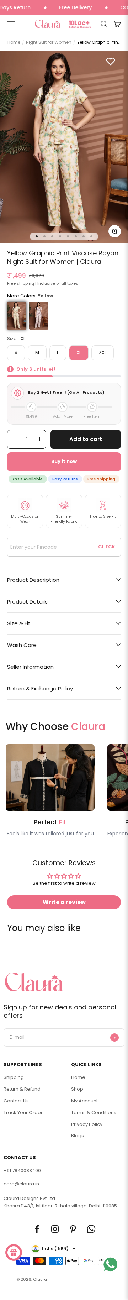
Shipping (14, 1077)
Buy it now (64, 461)
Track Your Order (23, 1112)
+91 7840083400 (22, 1170)
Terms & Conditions (93, 1112)
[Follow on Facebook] (37, 1229)
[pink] (38, 316)
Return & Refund (22, 1089)
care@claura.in (21, 1183)
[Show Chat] (112, 1273)
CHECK (106, 546)
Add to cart (85, 439)
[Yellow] (16, 316)
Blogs (77, 1135)
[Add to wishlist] (110, 61)
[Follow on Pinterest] (73, 1229)
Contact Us (16, 1100)
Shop (77, 1089)
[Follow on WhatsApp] (91, 1229)
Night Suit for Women (48, 42)
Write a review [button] (64, 902)
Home (13, 42)
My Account (84, 1100)
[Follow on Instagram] (55, 1229)
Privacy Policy (86, 1124)
